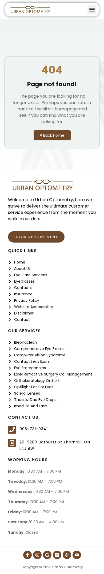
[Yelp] (67, 555)
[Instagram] (37, 555)
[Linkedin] (57, 555)
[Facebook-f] (27, 555)
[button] (91, 9)
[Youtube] (77, 555)
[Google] (47, 555)
